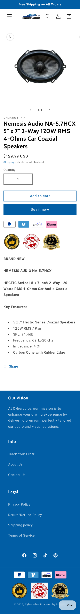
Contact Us (16, 475)
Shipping (9, 162)
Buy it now (40, 209)
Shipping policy (20, 525)
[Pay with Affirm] (37, 225)
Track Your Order (21, 454)
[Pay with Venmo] (23, 225)
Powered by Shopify (53, 604)
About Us (15, 464)
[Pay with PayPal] (9, 225)
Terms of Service (21, 535)
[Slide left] (30, 110)
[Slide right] (49, 110)
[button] (9, 16)
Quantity (9, 170)
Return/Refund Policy (25, 515)
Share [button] (13, 366)
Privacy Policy (19, 504)
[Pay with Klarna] (51, 225)
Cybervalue (32, 604)
